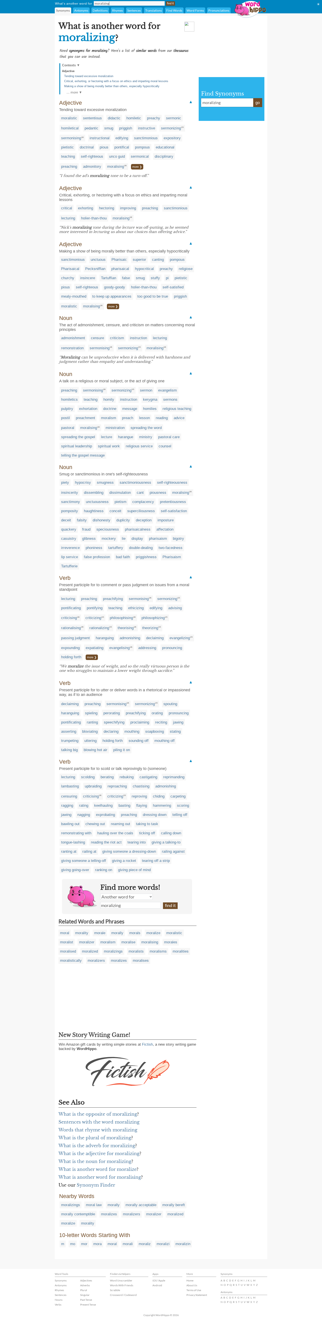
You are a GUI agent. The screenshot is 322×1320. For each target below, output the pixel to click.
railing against (173, 851)
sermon (146, 390)
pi (167, 278)
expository (172, 138)
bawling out (70, 824)
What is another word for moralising (99, 1177)
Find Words (174, 10)
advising (175, 608)
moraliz (145, 1244)
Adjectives (86, 1280)
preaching (69, 166)
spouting (170, 704)
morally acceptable (141, 1205)
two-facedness (170, 548)
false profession (97, 557)
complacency (143, 502)
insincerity (69, 493)
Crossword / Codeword (123, 1295)
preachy (153, 118)
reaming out (120, 824)
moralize (153, 933)
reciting (161, 722)
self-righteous (92, 156)
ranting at (68, 851)
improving (128, 208)
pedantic (91, 128)
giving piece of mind (134, 870)
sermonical (140, 156)
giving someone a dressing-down (129, 851)
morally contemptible (78, 1214)
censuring (69, 796)
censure (97, 338)
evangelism (167, 390)
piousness (158, 493)
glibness (89, 538)
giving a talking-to (166, 842)
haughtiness (94, 511)
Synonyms (63, 10)
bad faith (123, 557)
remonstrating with (76, 833)
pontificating (71, 608)
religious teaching (177, 409)
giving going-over (75, 870)
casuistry (68, 538)
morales (170, 942)
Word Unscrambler (121, 1280)
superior (139, 260)
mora (97, 1244)
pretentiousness (173, 502)
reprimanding (173, 777)
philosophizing (153, 618)
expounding (70, 648)
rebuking (127, 777)
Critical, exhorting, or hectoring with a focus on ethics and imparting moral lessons (116, 81)
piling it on (121, 750)
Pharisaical (70, 269)
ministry (145, 437)
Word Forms (195, 10)
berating (107, 777)
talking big (69, 750)
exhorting (85, 208)
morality (81, 933)
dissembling (93, 493)
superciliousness (141, 511)
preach (127, 418)
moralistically (71, 960)
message (129, 409)
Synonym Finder (96, 1185)
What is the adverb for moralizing (96, 1145)
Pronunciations (218, 10)
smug (108, 128)
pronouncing (172, 648)
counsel (165, 446)
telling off (179, 815)
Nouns (58, 1299)
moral (64, 933)
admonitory (92, 166)
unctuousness (97, 502)
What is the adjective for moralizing (99, 1153)
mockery (109, 538)
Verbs (58, 1304)
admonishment (73, 338)
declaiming (155, 638)
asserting (68, 731)
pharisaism (158, 538)
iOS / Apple (158, 1280)
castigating (148, 777)
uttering (90, 741)
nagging (83, 815)
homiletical (70, 128)
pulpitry (67, 409)
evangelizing (180, 638)
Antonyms (81, 10)
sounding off (139, 741)
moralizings (113, 951)
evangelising (119, 648)
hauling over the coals (115, 833)
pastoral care (169, 437)
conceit (115, 511)
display (137, 538)
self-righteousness (172, 482)
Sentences (134, 10)
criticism (117, 338)
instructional (100, 138)
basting (124, 805)
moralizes (119, 960)
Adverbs (85, 1285)
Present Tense (88, 1304)
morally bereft (173, 1205)
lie (124, 538)
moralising (115, 166)
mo (72, 1244)
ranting (92, 722)
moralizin (182, 1244)
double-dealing (141, 548)
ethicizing (136, 608)
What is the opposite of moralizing (97, 1114)
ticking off (147, 833)
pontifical (121, 147)
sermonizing (171, 128)
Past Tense (86, 1299)
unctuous (98, 260)
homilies (150, 409)
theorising (126, 628)
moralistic (69, 118)
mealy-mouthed (73, 296)
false (126, 278)
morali (128, 1244)
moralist (66, 942)
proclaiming (139, 722)
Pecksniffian (95, 269)
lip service (69, 557)
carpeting (178, 796)
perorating (111, 713)
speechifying (114, 722)
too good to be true (152, 296)
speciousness (107, 529)
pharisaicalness (137, 529)
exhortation (88, 409)
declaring (111, 731)
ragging (67, 805)
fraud (86, 529)
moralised (68, 951)
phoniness (94, 548)
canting (158, 260)
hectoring (106, 208)
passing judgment (75, 638)
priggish (125, 128)
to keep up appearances (111, 296)
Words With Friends (121, 1285)
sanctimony (70, 502)
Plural (83, 1290)
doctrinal (87, 147)
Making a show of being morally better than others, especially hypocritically (111, 86)
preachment (85, 418)
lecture (106, 437)
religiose (186, 269)
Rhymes (117, 10)
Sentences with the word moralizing (99, 1122)
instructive (146, 128)
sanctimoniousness (135, 482)
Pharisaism (172, 557)
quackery (68, 529)
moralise (128, 942)
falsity (82, 520)
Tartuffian (108, 278)
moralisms (158, 951)
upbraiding (93, 786)
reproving (139, 796)
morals (134, 933)
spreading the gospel (78, 437)
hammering (162, 805)
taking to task (147, 824)
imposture (165, 520)
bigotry (178, 538)
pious (104, 147)
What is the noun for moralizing (94, 1161)
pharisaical (120, 269)
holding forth (71, 657)
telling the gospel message (83, 455)
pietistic (67, 147)
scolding (88, 777)
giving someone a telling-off (83, 861)
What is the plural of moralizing (94, 1137)
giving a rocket (124, 861)
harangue (125, 437)
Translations (153, 10)
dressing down (154, 815)
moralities (181, 951)
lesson (144, 418)
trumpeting (69, 741)
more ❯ (137, 166)
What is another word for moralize (97, 1169)
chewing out (95, 824)
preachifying (113, 599)
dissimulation (120, 493)
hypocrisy (83, 482)
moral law (94, 1205)
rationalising (71, 628)
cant (140, 493)
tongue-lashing (73, 842)
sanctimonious (146, 138)
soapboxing (154, 731)
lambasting (70, 786)
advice (179, 418)
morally (117, 933)
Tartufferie (69, 566)
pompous (142, 147)
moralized (90, 951)
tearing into (136, 842)
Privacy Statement (196, 1295)
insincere (87, 278)
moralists (136, 951)
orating (157, 713)
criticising (69, 618)
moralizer (86, 942)
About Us (191, 1285)
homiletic (133, 118)
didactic (114, 118)
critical (66, 208)
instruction (138, 338)
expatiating (94, 648)
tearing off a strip (156, 861)
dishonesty (101, 520)
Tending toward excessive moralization (88, 76)
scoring (183, 805)
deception (144, 520)
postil (65, 418)
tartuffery (115, 548)
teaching (68, 156)
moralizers (96, 960)
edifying (121, 138)
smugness (105, 482)
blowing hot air (95, 750)
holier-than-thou (94, 218)
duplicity (123, 520)
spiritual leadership (76, 446)
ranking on (103, 870)
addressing (147, 648)
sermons (170, 399)
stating (175, 731)
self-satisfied (173, 287)
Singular (85, 1295)
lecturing (68, 218)
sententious (92, 118)
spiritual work (109, 446)
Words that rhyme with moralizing (97, 1130)
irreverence (70, 548)
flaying (141, 805)
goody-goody (114, 287)
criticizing (93, 618)
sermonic (173, 118)
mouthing (131, 731)
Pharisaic (119, 260)
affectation (164, 529)
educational (165, 147)
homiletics (69, 399)
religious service (139, 446)
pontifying (95, 608)
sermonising (71, 138)
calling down (171, 833)
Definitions (100, 10)
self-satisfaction (174, 511)
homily (108, 399)
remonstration (72, 348)
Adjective (68, 71)
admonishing (130, 638)
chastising (141, 786)
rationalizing (99, 628)
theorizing (150, 628)
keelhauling (103, 805)
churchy (67, 278)
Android (157, 1285)
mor (84, 1244)
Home (189, 1280)
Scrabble (115, 1290)
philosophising (121, 618)
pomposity (69, 511)
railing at (89, 851)
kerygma (150, 399)
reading (162, 418)
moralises (141, 960)
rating (83, 805)
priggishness (146, 557)
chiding (159, 796)
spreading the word (146, 428)
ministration (115, 428)
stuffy (155, 278)
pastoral (67, 428)
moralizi (163, 1244)
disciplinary (164, 156)
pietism (120, 502)
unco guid (117, 156)
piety (65, 482)
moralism (108, 418)
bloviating (90, 731)
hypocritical (144, 269)
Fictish (147, 1044)
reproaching (117, 786)
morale (99, 933)
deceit (66, 520)
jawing (178, 722)
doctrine (109, 409)
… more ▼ (74, 92)
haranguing (105, 638)
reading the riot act (106, 842)
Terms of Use (193, 1290)
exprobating (105, 815)
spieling (91, 713)
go (257, 103)
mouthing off (164, 741)
